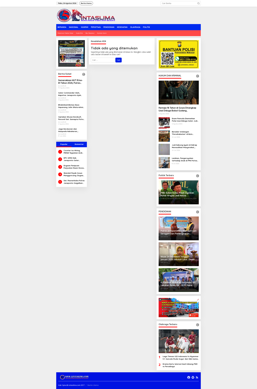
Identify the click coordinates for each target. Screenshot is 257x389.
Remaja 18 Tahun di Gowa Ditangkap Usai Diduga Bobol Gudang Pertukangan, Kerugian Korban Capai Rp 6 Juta (178, 109)
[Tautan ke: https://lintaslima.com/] (83, 74)
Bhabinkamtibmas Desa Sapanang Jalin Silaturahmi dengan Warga (70, 106)
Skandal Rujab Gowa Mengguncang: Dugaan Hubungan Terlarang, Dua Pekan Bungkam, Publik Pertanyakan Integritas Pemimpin (74, 174)
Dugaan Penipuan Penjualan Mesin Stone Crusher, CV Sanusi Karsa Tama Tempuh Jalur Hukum (74, 166)
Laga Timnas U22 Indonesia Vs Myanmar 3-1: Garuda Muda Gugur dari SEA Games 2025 (181, 357)
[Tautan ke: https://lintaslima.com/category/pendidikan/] (197, 212)
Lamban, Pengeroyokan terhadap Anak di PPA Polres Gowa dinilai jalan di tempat (184, 159)
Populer (63, 144)
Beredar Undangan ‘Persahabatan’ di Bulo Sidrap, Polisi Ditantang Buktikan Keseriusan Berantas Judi (185, 133)
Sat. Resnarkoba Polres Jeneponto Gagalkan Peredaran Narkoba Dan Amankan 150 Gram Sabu (74, 181)
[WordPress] (193, 377)
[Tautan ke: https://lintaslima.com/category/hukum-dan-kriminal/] (197, 76)
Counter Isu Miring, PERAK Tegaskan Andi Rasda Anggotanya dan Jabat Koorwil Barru (73, 151)
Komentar (79, 144)
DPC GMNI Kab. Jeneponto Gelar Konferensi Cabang (72, 159)
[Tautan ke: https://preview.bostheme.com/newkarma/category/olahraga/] (197, 324)
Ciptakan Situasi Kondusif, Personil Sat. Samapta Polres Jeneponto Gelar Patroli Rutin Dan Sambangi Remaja (71, 118)
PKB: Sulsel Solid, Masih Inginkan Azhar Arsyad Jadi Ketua (177, 194)
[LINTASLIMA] (86, 15)
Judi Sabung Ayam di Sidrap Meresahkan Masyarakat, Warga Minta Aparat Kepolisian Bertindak (184, 146)
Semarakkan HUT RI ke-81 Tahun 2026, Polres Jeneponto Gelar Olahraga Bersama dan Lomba (70, 82)
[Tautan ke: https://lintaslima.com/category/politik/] (197, 175)
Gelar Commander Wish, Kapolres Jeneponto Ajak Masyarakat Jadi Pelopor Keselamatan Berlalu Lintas (70, 94)
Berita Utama (93, 385)
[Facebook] (188, 377)
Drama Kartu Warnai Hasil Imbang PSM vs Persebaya (180, 365)
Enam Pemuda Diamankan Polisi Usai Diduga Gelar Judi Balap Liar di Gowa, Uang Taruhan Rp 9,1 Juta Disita (184, 119)
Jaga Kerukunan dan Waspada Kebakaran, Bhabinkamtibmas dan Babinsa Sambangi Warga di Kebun (71, 130)
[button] (198, 3)
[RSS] (197, 377)
